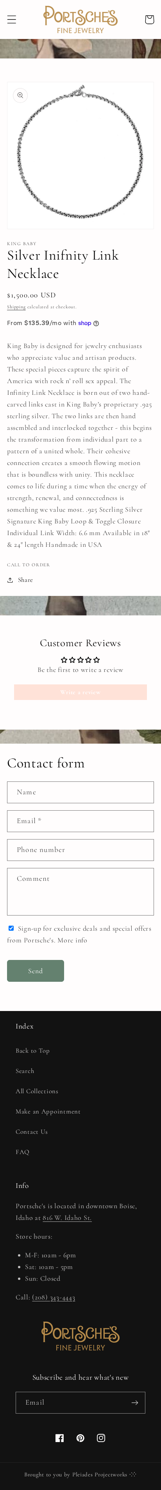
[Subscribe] (134, 1403)
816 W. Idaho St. (67, 1217)
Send (35, 971)
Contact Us (32, 1132)
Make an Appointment (48, 1111)
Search (25, 1071)
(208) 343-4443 (53, 1297)
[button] (12, 19)
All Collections (37, 1091)
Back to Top (33, 1050)
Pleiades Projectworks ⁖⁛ (104, 1474)
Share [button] (25, 580)
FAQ (23, 1152)
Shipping (16, 306)
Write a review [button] (80, 692)
